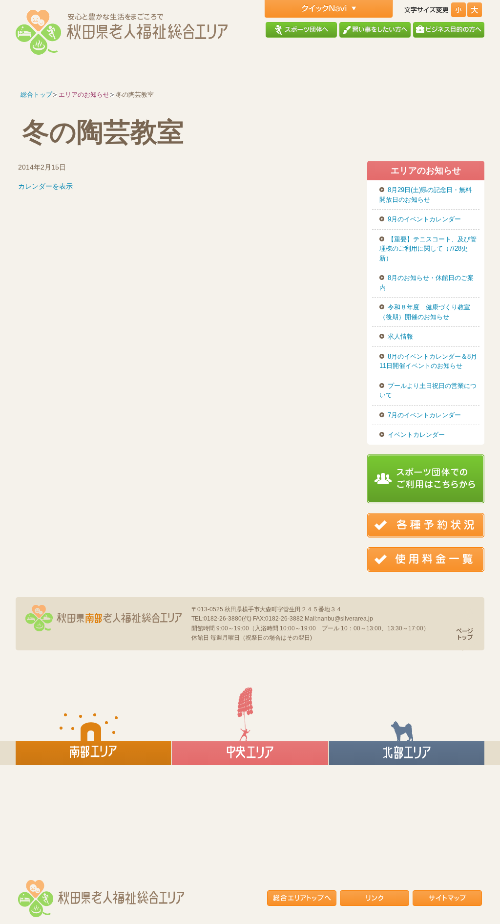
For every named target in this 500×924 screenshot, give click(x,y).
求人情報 (400, 336)
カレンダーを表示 (45, 186)
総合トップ (36, 94)
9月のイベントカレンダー (424, 219)
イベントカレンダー (416, 434)
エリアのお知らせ (84, 94)
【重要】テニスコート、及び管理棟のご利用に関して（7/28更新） (428, 249)
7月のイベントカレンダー (424, 415)
